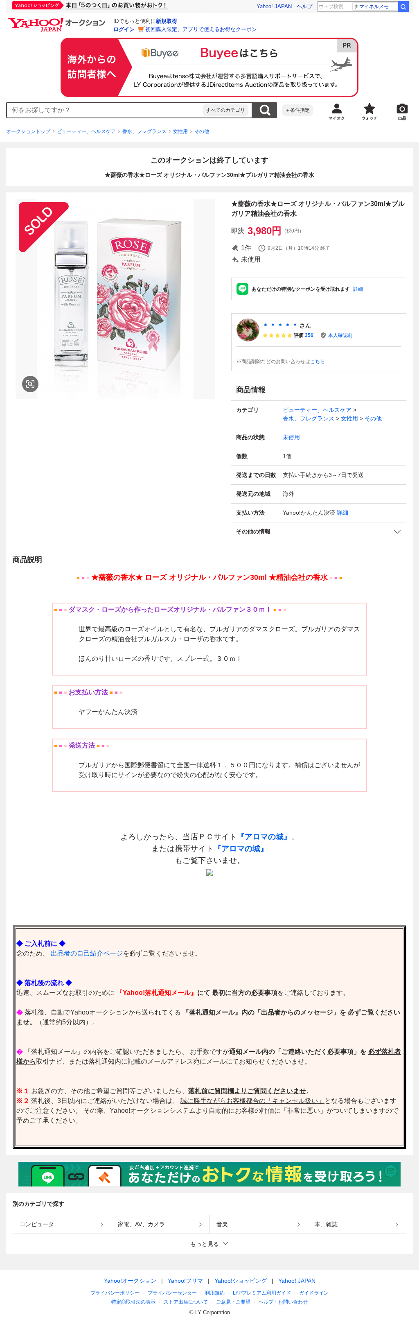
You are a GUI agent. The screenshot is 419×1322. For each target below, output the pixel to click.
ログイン (124, 29)
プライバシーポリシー (115, 1293)
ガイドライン (314, 1293)
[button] (318, 531)
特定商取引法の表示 (133, 1302)
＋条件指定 (297, 110)
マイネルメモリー (378, 6)
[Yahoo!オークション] (57, 20)
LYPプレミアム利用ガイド (262, 1293)
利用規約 (215, 1293)
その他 (201, 131)
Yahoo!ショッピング (240, 1280)
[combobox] (105, 110)
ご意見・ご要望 (233, 1302)
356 (309, 335)
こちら (317, 361)
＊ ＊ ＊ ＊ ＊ (280, 325)
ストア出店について (186, 1302)
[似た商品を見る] (30, 384)
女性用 (180, 131)
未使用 (291, 437)
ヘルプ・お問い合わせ (283, 1302)
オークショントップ (28, 131)
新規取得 (166, 21)
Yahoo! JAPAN (274, 6)
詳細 (358, 289)
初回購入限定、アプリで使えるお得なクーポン (201, 29)
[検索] (403, 6)
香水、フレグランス (144, 131)
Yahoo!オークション (130, 1280)
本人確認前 (340, 335)
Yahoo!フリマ (185, 1280)
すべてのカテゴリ (225, 110)
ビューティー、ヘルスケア (86, 131)
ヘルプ (305, 6)
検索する (264, 110)
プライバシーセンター (172, 1293)
